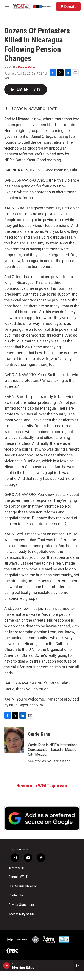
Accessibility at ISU (21, 914)
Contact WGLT (18, 876)
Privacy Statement (21, 904)
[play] (6, 965)
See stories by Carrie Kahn (49, 761)
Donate (70, 6)
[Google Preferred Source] (42, 818)
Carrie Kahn (26, 67)
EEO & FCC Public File (23, 886)
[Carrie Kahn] (14, 740)
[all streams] (78, 965)
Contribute (16, 895)
